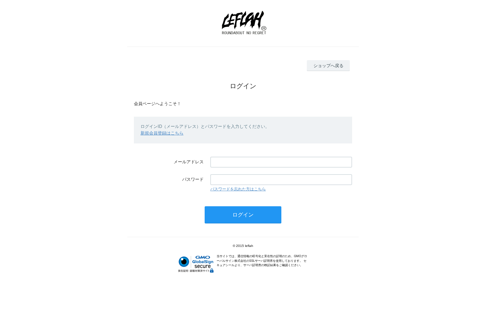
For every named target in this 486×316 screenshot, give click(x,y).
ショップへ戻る (328, 65)
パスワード (193, 179)
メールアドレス (189, 161)
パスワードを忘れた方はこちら (238, 189)
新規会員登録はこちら (162, 133)
